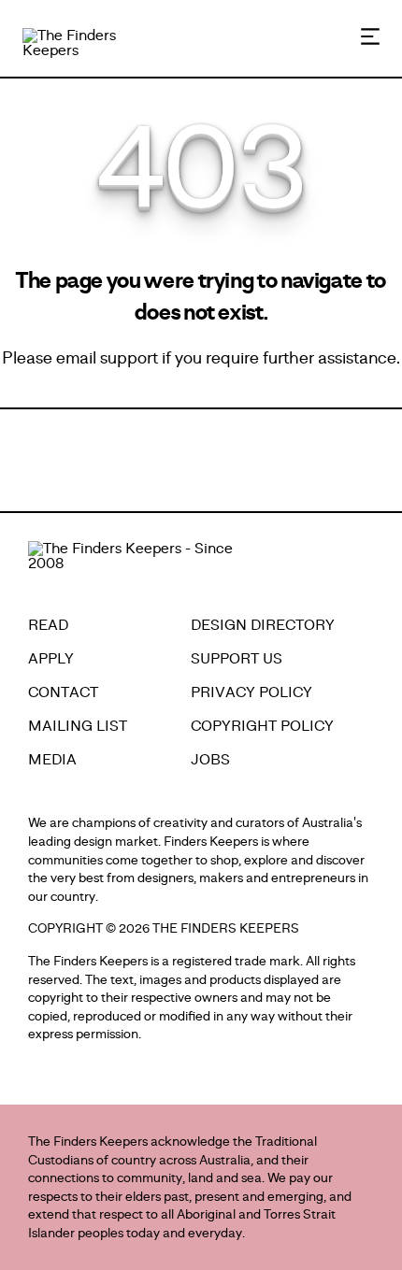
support (129, 358)
